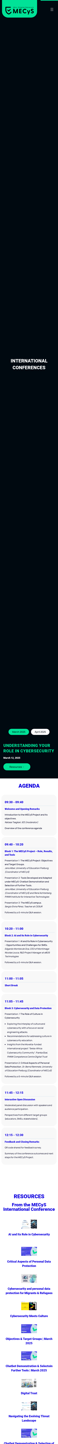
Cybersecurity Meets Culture (29, 1316)
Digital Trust (29, 1393)
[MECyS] (19, 10)
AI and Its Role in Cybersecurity (29, 1234)
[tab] (18, 732)
